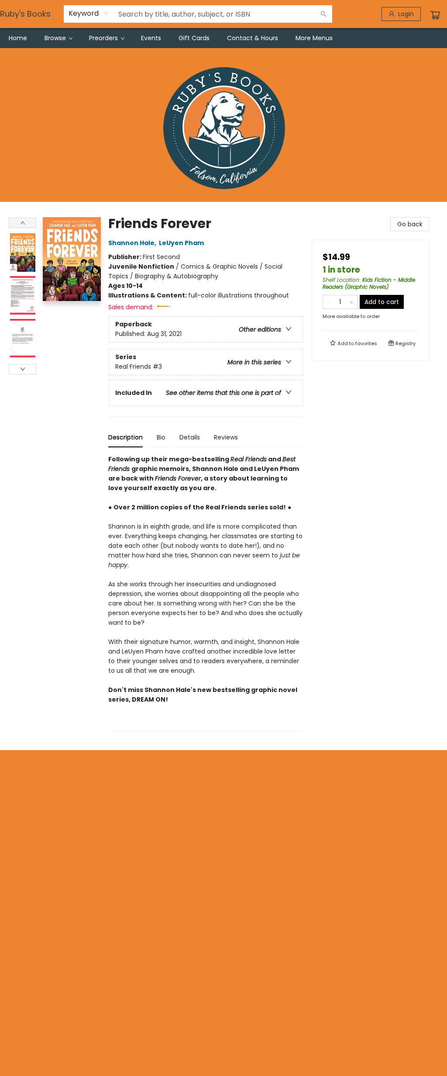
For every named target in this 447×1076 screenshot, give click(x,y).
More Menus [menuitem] (314, 38)
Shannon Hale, (133, 243)
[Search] (323, 14)
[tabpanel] (205, 592)
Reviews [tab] (226, 437)
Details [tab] (189, 437)
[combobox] (89, 13)
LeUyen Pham (181, 243)
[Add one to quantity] (351, 302)
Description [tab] (125, 437)
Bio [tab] (161, 437)
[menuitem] (18, 38)
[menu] (223, 38)
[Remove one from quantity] (328, 302)
